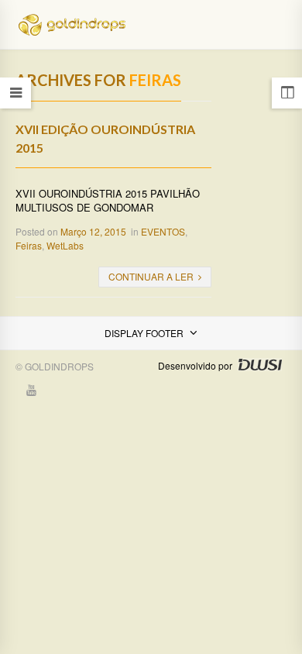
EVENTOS (163, 231)
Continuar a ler (151, 276)
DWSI (259, 365)
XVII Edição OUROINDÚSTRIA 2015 (105, 138)
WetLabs (65, 245)
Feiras (28, 245)
